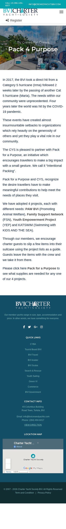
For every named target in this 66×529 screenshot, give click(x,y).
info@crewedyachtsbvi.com (45, 4)
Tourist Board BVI (33, 349)
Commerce (33, 387)
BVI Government (33, 392)
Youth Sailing (33, 376)
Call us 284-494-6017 (14, 4)
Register (15, 20)
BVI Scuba (33, 365)
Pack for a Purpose (41, 268)
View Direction (33, 425)
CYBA (33, 344)
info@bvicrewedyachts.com (36, 416)
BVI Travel (33, 355)
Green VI (33, 381)
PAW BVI (32, 209)
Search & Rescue (33, 371)
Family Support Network (45, 214)
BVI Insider (33, 360)
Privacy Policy (44, 493)
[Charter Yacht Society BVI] (21, 11)
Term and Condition (24, 493)
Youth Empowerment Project (34, 219)
